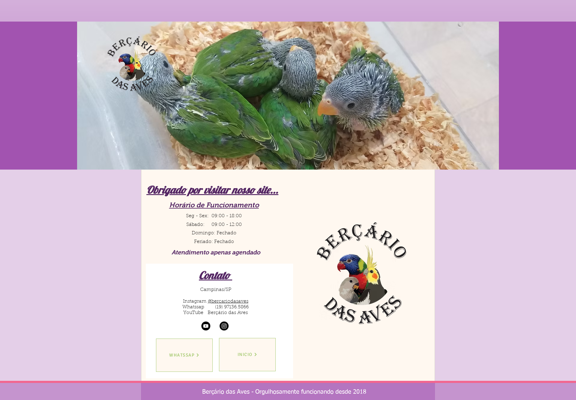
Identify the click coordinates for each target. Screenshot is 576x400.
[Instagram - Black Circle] (224, 325)
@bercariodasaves (228, 301)
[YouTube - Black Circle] (205, 325)
